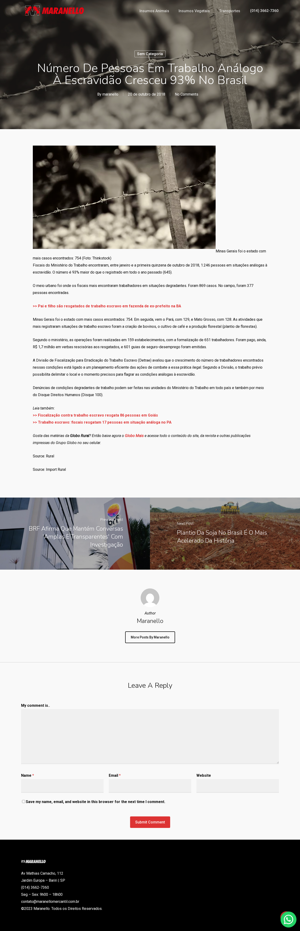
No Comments (186, 94)
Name (27, 775)
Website (203, 775)
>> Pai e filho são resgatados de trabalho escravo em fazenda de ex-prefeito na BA (107, 306)
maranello (110, 94)
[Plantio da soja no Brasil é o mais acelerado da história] (225, 534)
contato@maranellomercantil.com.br (50, 901)
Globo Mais (134, 435)
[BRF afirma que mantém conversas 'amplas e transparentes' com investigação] (75, 534)
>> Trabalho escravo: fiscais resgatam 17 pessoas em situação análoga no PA (102, 422)
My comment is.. (35, 705)
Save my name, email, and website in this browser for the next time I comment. (95, 802)
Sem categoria (150, 54)
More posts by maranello (150, 637)
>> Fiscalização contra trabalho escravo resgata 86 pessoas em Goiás (95, 415)
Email (115, 775)
